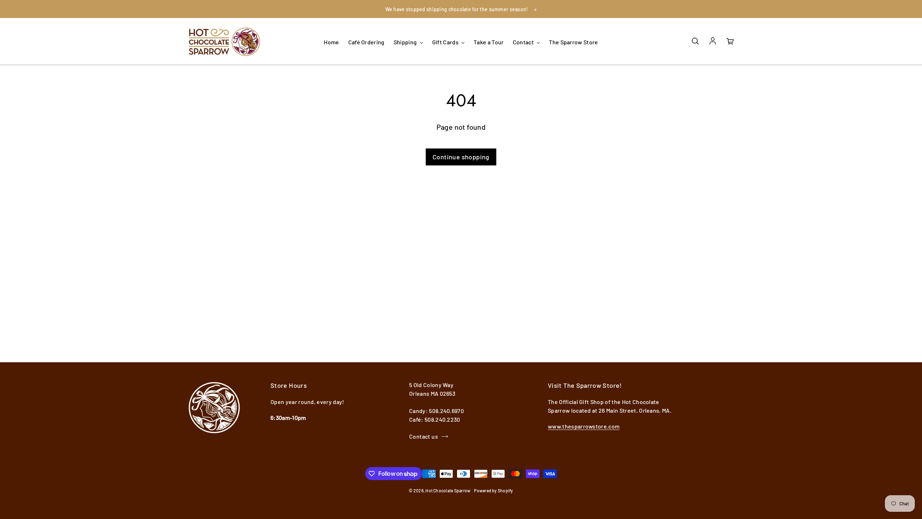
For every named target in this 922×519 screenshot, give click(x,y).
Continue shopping (461, 157)
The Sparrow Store (573, 42)
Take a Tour (489, 42)
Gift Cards (446, 42)
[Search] (695, 41)
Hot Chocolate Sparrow (447, 490)
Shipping (406, 42)
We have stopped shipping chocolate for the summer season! (456, 9)
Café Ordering (366, 42)
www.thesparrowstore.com (583, 426)
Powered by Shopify (493, 490)
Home (331, 42)
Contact (524, 42)
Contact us (423, 436)
